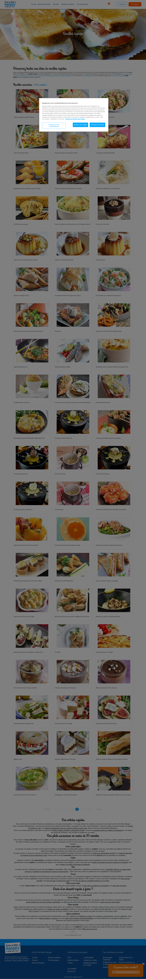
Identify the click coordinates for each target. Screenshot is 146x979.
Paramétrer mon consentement (53, 125)
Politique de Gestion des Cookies (75, 119)
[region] (73, 115)
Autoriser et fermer (97, 124)
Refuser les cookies (80, 124)
